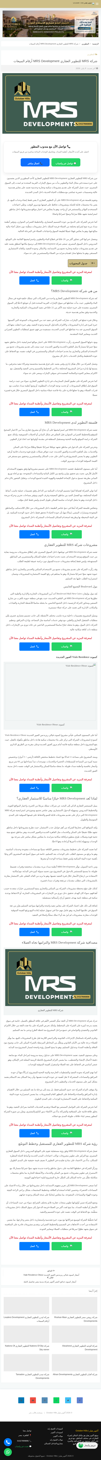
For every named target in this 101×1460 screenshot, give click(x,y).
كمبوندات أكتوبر (57, 1432)
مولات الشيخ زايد (56, 1440)
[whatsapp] (56, 1400)
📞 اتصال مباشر (35, 163)
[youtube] (33, 1400)
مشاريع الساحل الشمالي (53, 1443)
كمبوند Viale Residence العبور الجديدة (76, 656)
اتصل (32, 280)
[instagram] (45, 1400)
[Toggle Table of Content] (92, 263)
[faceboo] (80, 1400)
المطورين (91, 54)
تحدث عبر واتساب (22, 1446)
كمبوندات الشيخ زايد (55, 1429)
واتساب (64, 280)
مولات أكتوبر (58, 1436)
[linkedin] (21, 1400)
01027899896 (23, 1441)
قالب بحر (32, 1413)
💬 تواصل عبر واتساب (66, 163)
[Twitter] (68, 1400)
